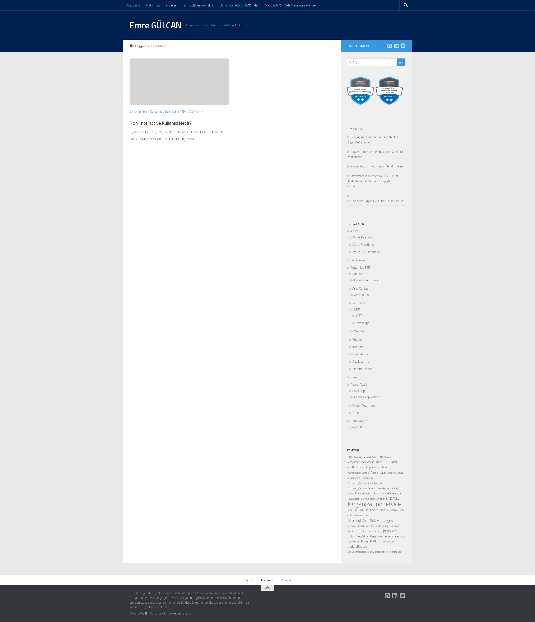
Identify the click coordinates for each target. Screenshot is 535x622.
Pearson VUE (353, 541)
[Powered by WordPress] (146, 613)
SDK (184, 111)
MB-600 (358, 515)
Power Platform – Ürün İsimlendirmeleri (377, 166)
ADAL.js (360, 467)
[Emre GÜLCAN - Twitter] (402, 45)
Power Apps (360, 390)
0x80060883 (368, 462)
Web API (359, 331)
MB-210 (364, 510)
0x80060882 (354, 462)
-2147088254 (385, 457)
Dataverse (358, 260)
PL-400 (357, 427)
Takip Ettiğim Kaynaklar (198, 5)
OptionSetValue (358, 536)
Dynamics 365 (138, 111)
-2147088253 (370, 457)
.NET (359, 315)
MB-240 (394, 510)
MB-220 (374, 510)
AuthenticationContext (358, 472)
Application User (376, 467)
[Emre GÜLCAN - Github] (389, 45)
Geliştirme (156, 111)
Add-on (357, 273)
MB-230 (384, 510)
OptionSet (388, 531)
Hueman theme (181, 613)
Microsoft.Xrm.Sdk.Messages (370, 520)
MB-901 (368, 515)
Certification (367, 478)
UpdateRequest (358, 546)
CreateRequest (383, 488)
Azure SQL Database (366, 252)
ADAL (351, 467)
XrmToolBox (361, 294)
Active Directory (362, 237)
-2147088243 (354, 457)
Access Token (386, 462)
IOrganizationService (374, 503)
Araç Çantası (360, 288)
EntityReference (390, 493)
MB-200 (353, 510)
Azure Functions (363, 244)
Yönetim (357, 412)
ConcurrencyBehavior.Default (361, 488)
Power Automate (363, 405)
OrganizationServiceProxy (387, 536)
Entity (374, 493)
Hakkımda (153, 5)
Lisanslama (172, 111)
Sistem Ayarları (362, 368)
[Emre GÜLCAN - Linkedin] (396, 45)
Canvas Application (366, 397)
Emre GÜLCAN (156, 25)
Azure (354, 231)
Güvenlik (357, 339)
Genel (354, 377)
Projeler (171, 5)
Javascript (362, 323)
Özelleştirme (360, 361)
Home (248, 580)
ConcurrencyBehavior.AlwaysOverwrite (366, 483)
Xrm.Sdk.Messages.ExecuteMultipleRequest (368, 552)
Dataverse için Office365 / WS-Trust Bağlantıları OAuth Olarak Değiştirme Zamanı (372, 181)
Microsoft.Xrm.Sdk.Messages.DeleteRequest (368, 526)
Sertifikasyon (359, 421)
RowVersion (388, 541)
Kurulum (357, 347)
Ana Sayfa (133, 5)
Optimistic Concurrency (368, 531)
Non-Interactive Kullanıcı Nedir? (161, 123)
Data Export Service (367, 280)
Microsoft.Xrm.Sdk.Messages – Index (290, 5)
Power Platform (361, 384)
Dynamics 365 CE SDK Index (239, 5)
